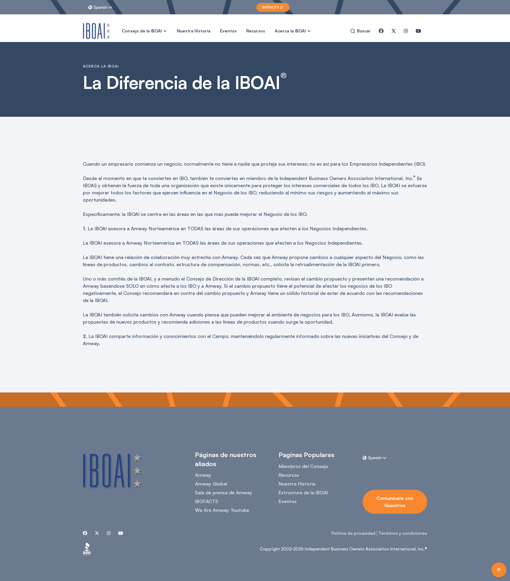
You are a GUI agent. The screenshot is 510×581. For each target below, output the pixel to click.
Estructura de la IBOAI (303, 492)
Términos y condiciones (403, 533)
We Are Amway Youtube (222, 510)
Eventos (228, 31)
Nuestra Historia (193, 31)
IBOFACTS (206, 501)
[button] (101, 7)
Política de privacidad (353, 533)
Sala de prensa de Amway (223, 492)
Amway (203, 475)
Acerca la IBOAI (290, 31)
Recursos (255, 31)
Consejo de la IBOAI (142, 31)
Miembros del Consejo (303, 466)
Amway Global (211, 484)
